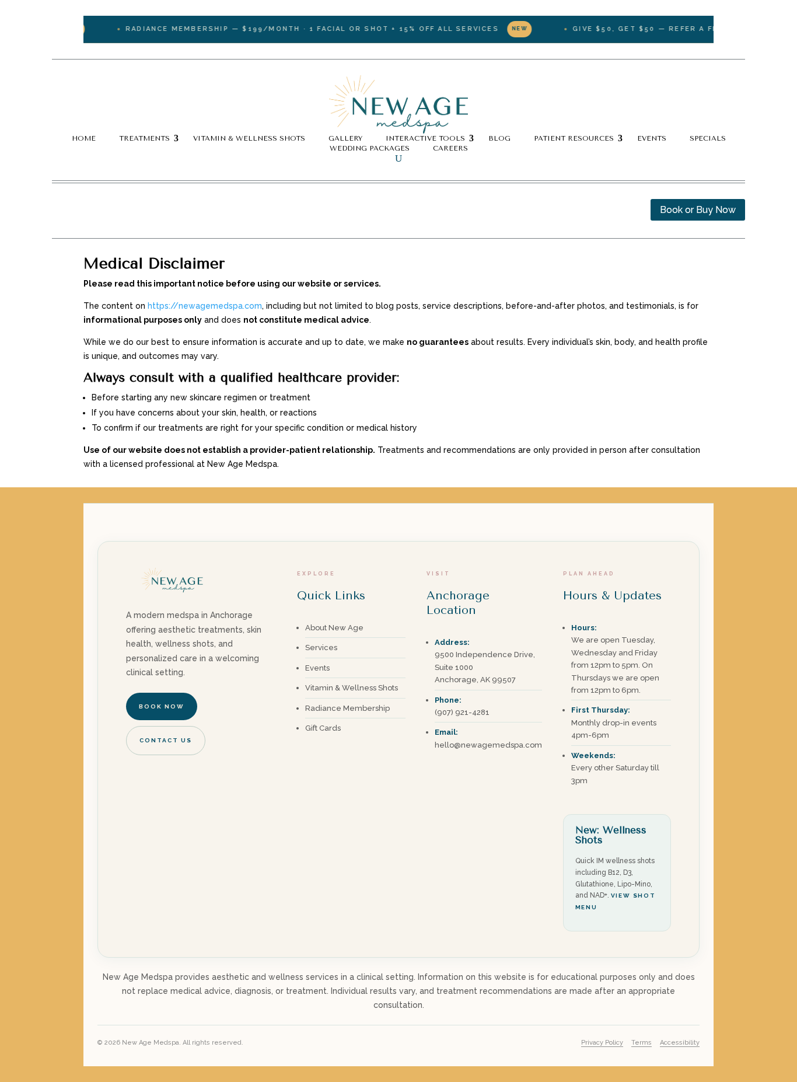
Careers (450, 148)
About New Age (334, 627)
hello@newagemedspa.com (488, 745)
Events (651, 138)
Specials (708, 138)
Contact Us (165, 740)
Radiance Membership (347, 708)
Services (321, 647)
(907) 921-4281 (462, 712)
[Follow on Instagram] (84, 208)
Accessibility (680, 1042)
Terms (641, 1042)
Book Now (161, 706)
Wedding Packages (370, 148)
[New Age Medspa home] (172, 600)
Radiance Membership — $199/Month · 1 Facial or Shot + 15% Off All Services (303, 29)
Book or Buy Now (698, 209)
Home (84, 138)
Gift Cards (323, 728)
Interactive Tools (425, 138)
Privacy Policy (602, 1042)
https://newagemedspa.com (205, 305)
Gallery (345, 138)
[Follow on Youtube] (108, 208)
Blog (499, 138)
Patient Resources (574, 138)
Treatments (144, 138)
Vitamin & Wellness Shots (249, 138)
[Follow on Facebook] (61, 208)
